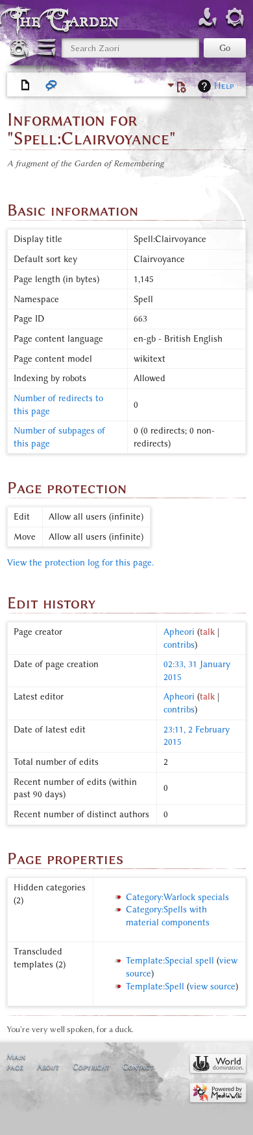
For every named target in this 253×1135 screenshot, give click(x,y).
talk (207, 631)
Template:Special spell (170, 960)
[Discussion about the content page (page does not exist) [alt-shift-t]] (52, 85)
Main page (15, 1062)
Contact (138, 1067)
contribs (179, 644)
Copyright (91, 1067)
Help (224, 85)
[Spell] (26, 85)
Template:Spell (155, 986)
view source (212, 986)
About (48, 1067)
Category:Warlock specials (177, 897)
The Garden (67, 20)
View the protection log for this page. (80, 562)
